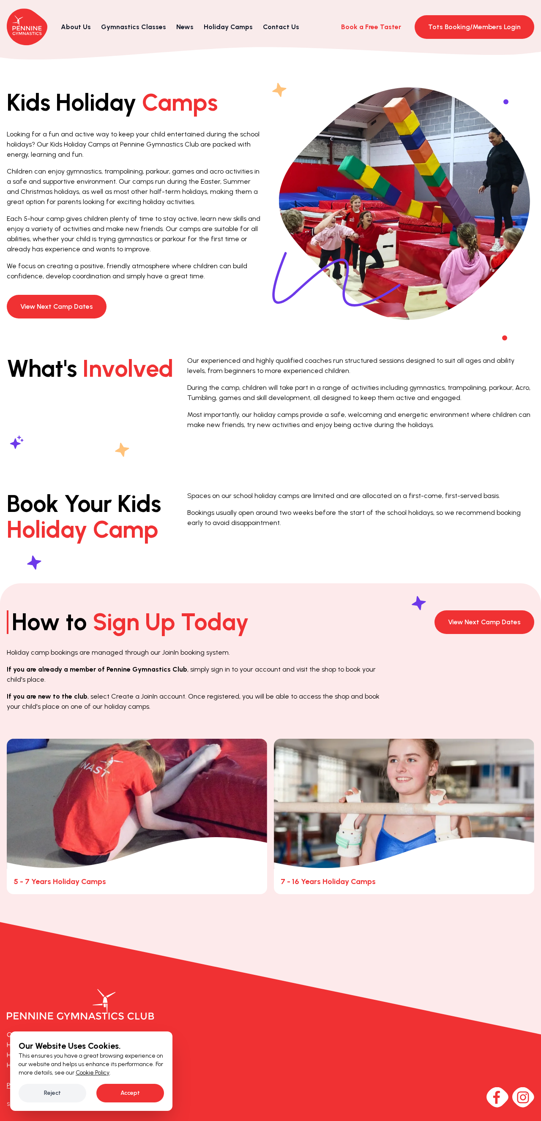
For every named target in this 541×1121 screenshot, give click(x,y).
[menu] (133, 27)
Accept (130, 1093)
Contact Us (281, 27)
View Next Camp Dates (56, 306)
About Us (76, 27)
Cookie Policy (92, 1072)
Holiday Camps (228, 27)
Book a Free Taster (371, 27)
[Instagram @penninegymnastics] (523, 1097)
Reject (52, 1093)
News (185, 27)
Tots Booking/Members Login (474, 27)
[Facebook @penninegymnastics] (497, 1097)
